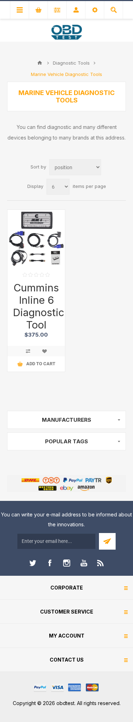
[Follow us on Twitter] (32, 563)
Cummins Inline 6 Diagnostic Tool (36, 306)
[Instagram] (66, 563)
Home (39, 63)
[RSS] (100, 563)
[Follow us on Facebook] (49, 563)
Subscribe (107, 541)
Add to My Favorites (44, 351)
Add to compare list (28, 351)
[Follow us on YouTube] (83, 563)
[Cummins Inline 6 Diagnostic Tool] (36, 238)
